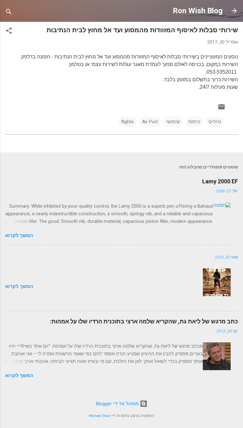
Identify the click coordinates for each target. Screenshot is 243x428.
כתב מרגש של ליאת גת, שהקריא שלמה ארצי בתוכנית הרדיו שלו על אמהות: (144, 321)
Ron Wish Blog (198, 10)
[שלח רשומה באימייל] (221, 109)
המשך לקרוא (19, 235)
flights (127, 122)
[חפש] (9, 12)
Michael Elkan (99, 416)
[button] (9, 32)
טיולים (215, 122)
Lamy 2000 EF (220, 181)
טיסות (194, 122)
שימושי (173, 122)
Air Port (150, 122)
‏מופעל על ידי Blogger (118, 404)
